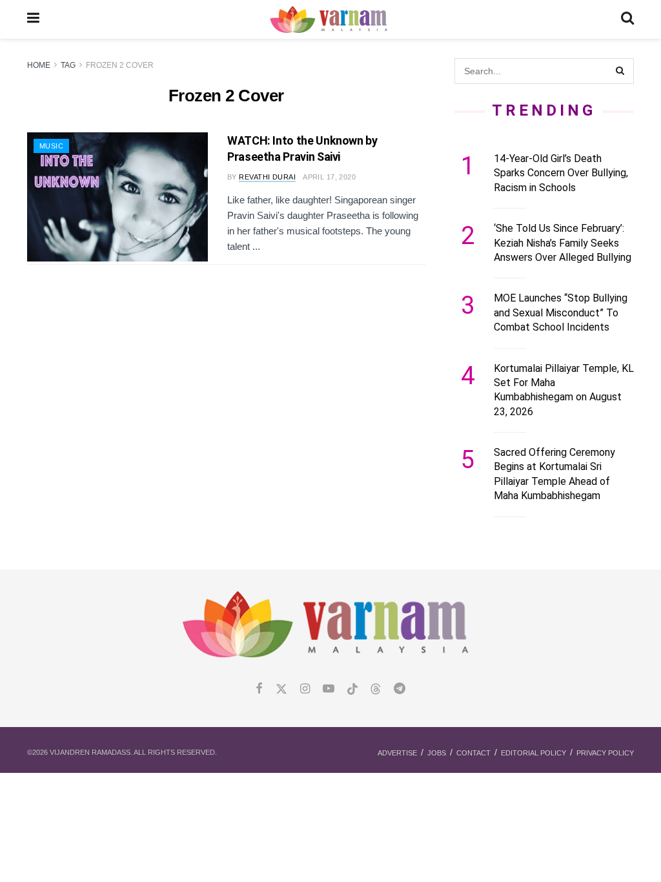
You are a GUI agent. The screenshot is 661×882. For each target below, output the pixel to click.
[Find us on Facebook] (259, 689)
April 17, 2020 (329, 177)
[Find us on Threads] (376, 689)
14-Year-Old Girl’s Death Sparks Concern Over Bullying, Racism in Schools (561, 173)
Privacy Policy (605, 753)
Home (38, 65)
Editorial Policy (533, 753)
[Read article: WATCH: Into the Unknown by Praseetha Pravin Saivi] (117, 197)
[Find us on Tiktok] (352, 689)
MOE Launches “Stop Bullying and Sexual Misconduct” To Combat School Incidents (560, 312)
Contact (473, 753)
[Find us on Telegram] (399, 689)
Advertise (397, 753)
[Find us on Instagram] (305, 689)
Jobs (436, 753)
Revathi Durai (267, 177)
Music (51, 146)
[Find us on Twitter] (281, 689)
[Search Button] (627, 19)
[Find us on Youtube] (328, 689)
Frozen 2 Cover (120, 65)
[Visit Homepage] (330, 19)
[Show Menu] (33, 19)
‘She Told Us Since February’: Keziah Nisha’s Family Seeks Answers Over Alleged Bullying (562, 242)
